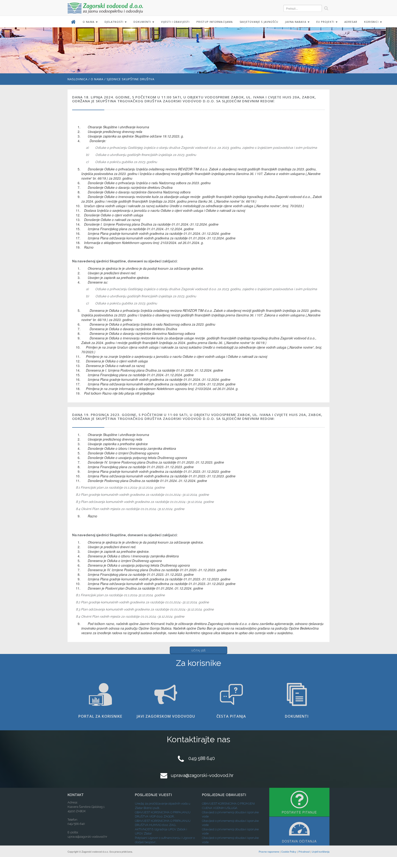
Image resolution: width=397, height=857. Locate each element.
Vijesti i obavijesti (175, 21)
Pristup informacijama (214, 21)
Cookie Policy (288, 851)
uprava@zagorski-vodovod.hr (202, 775)
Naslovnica (78, 79)
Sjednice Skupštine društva (130, 79)
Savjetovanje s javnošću (259, 21)
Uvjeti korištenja (320, 851)
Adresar (350, 21)
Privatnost (304, 851)
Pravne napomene (269, 851)
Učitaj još (198, 650)
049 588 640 (201, 758)
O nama (97, 79)
